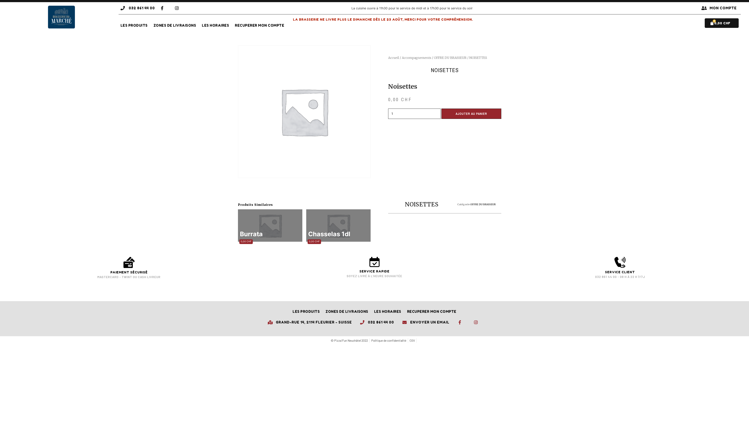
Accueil (393, 58)
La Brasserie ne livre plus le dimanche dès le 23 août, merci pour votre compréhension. (383, 19)
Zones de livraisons (175, 25)
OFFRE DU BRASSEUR (450, 58)
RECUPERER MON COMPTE (259, 25)
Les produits (134, 25)
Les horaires (215, 25)
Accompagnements (416, 58)
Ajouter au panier (471, 113)
